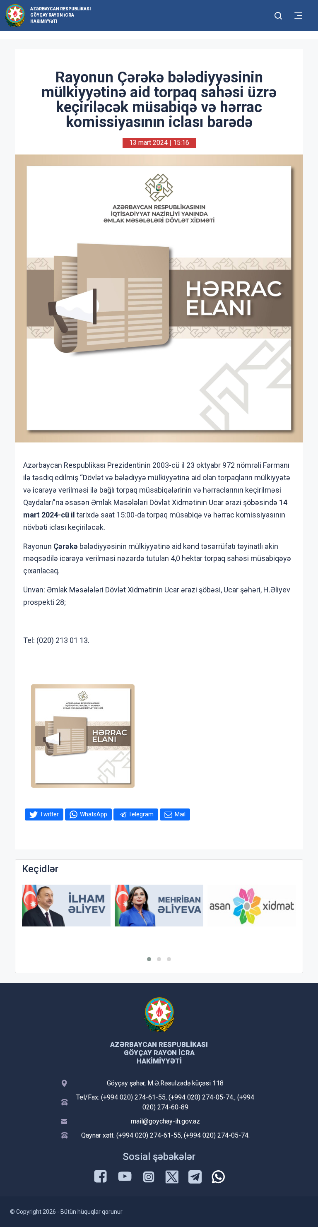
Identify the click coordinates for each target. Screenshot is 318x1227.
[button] (149, 959)
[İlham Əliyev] (66, 905)
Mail (180, 814)
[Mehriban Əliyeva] (159, 905)
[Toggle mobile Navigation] (298, 15)
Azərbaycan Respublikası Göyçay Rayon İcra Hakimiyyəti (60, 15)
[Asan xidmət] (251, 905)
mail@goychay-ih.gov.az (165, 1121)
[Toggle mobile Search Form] (278, 14)
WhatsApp (93, 814)
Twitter (49, 814)
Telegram (141, 814)
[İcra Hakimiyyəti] (15, 15)
